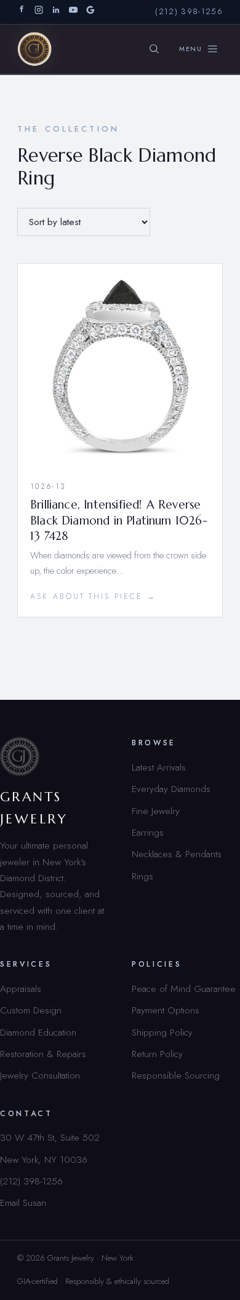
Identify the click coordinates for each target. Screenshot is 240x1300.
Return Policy (157, 1054)
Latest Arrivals (159, 767)
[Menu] (199, 49)
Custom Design (31, 1010)
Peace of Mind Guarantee (184, 988)
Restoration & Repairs (43, 1054)
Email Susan (23, 1202)
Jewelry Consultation (40, 1075)
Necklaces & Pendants (177, 854)
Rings (142, 876)
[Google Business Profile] (90, 12)
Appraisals (20, 988)
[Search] (154, 49)
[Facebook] (21, 12)
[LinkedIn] (56, 12)
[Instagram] (38, 12)
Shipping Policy (162, 1032)
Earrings (148, 832)
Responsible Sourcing (176, 1075)
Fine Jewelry (156, 811)
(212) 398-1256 (189, 11)
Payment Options (165, 1010)
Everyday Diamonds (171, 789)
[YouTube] (73, 12)
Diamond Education (38, 1032)
